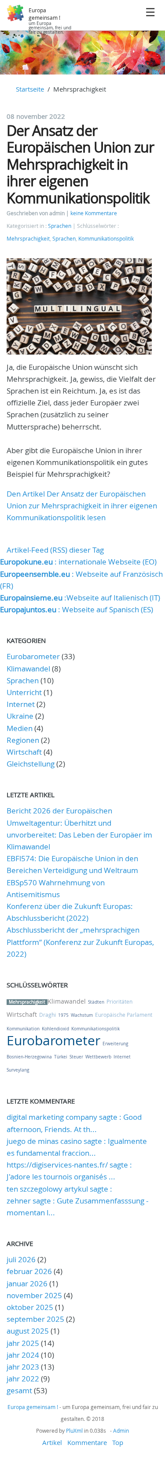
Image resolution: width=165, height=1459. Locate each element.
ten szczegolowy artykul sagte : (59, 1189)
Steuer (76, 1057)
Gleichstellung (31, 764)
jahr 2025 (23, 1343)
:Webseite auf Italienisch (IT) (80, 598)
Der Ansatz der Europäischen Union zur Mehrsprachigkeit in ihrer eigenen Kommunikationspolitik (80, 164)
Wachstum (82, 1015)
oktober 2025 (30, 1307)
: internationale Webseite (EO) (78, 562)
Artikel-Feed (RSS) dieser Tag (55, 550)
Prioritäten (119, 1001)
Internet (21, 704)
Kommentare (87, 1442)
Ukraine (20, 716)
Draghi (47, 1014)
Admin (121, 1430)
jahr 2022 (23, 1379)
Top (117, 1442)
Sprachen (59, 226)
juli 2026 (21, 1259)
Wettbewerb (98, 1057)
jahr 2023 (23, 1367)
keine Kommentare (93, 213)
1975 (63, 1015)
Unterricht (24, 692)
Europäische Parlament (123, 1014)
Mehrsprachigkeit (28, 238)
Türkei (60, 1057)
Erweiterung (115, 1044)
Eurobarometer (33, 656)
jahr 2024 (23, 1355)
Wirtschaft (24, 752)
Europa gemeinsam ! (44, 14)
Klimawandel (28, 669)
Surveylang (18, 1070)
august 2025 (28, 1331)
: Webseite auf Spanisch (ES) (76, 609)
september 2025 (35, 1319)
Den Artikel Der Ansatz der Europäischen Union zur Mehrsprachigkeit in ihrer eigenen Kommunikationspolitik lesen (82, 505)
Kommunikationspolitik (106, 238)
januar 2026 (27, 1283)
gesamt (20, 1390)
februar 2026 (29, 1271)
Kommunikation (23, 1029)
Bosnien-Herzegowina (29, 1057)
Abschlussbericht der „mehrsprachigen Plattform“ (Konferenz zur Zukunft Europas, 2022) (80, 941)
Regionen (23, 740)
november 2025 (34, 1295)
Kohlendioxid (55, 1029)
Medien (20, 728)
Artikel (52, 1442)
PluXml (74, 1430)
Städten (96, 1002)
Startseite (30, 89)
